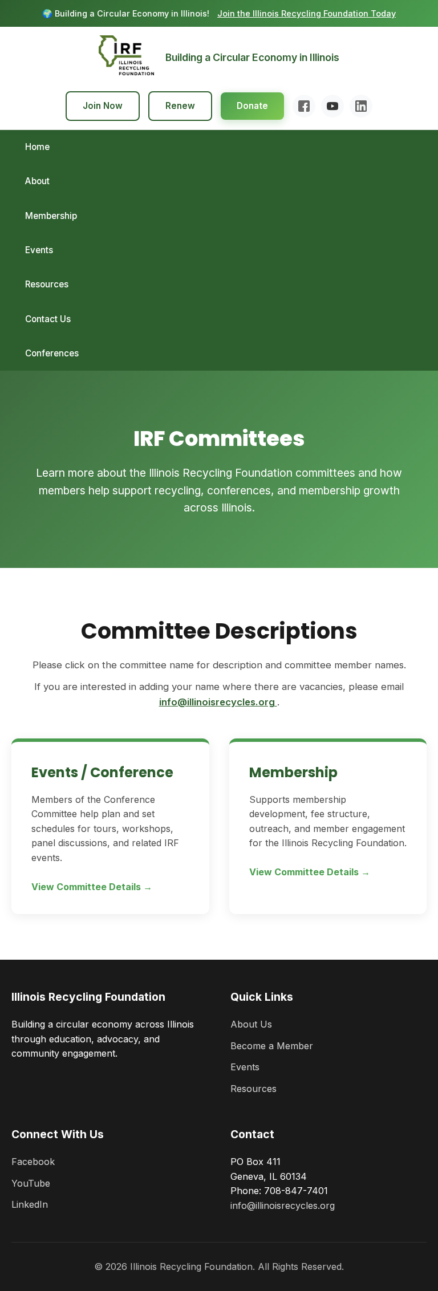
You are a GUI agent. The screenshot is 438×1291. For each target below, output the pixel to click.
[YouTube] (332, 106)
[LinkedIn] (361, 106)
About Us (251, 1024)
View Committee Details (87, 886)
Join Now (103, 105)
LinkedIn (29, 1204)
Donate (252, 105)
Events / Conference (102, 772)
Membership (51, 215)
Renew (180, 105)
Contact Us (48, 319)
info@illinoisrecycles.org (218, 702)
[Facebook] (304, 106)
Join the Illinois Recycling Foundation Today (306, 13)
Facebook (33, 1161)
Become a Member (271, 1046)
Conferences (52, 353)
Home (37, 146)
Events (39, 250)
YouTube (30, 1183)
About (37, 181)
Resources (46, 284)
